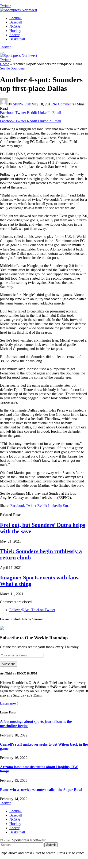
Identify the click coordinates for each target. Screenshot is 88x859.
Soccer (14, 35)
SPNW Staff (22, 104)
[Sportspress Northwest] (18, 10)
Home (4, 64)
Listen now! (9, 703)
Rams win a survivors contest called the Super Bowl (41, 790)
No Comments (63, 104)
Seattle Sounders (12, 68)
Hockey (15, 31)
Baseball (15, 22)
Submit (51, 845)
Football (15, 18)
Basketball (17, 39)
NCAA (14, 26)
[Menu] (2, 52)
